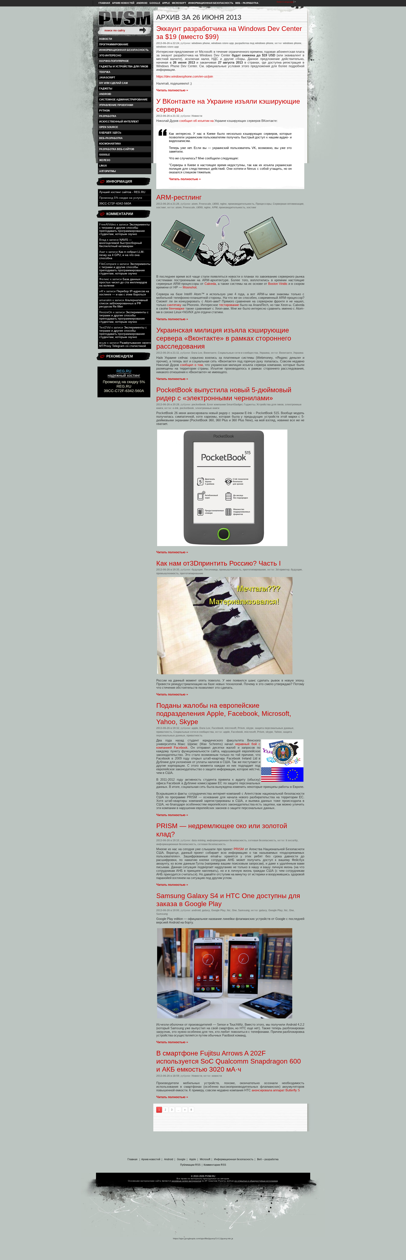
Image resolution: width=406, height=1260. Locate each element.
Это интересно (110, 55)
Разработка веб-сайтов (116, 149)
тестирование (229, 305)
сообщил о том (191, 365)
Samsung (244, 910)
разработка (107, 116)
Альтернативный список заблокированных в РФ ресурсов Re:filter (123, 303)
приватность (164, 731)
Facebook (218, 728)
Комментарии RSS (215, 1164)
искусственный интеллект (119, 121)
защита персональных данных (274, 728)
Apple (166, 3)
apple (195, 728)
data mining (199, 840)
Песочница (211, 569)
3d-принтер (282, 569)
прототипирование (254, 569)
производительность (241, 203)
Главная (104, 3)
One (234, 910)
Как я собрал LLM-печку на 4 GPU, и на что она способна (121, 255)
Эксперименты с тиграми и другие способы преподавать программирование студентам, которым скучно (124, 229)
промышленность (230, 569)
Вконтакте (210, 352)
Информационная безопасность (210, 3)
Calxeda (210, 283)
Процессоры (264, 203)
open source (108, 127)
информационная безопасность (124, 50)
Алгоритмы (107, 171)
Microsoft (179, 3)
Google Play (218, 910)
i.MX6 (215, 203)
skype (250, 728)
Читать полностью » (172, 90)
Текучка (104, 72)
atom (195, 203)
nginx (223, 203)
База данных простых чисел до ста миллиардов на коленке (123, 282)
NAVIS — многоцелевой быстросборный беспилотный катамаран (120, 243)
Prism (241, 728)
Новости (105, 39)
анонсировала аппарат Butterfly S (276, 1090)
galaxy (206, 910)
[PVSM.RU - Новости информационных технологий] (124, 20)
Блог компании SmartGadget (225, 404)
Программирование (113, 44)
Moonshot (189, 287)
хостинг (161, 207)
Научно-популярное (114, 61)
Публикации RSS (190, 1164)
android (105, 94)
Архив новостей (123, 3)
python (104, 110)
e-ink (175, 408)
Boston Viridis (277, 283)
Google (155, 3)
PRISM (239, 849)
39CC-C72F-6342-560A (115, 203)
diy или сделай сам (113, 83)
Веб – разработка (246, 3)
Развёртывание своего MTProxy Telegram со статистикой (125, 344)
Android (141, 3)
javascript (107, 77)
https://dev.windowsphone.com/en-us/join (184, 76)
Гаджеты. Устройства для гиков (264, 404)
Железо (104, 160)
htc (229, 910)
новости (217, 1075)
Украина (264, 352)
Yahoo (278, 731)
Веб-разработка (111, 138)
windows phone (201, 43)
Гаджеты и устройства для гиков (123, 66)
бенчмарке (176, 308)
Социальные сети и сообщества (238, 352)
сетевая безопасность (262, 840)
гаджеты (105, 88)
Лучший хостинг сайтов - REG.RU (122, 192)
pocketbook (199, 404)
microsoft (230, 728)
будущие (197, 569)
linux (103, 165)
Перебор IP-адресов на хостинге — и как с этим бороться (124, 293)
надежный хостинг (124, 373)
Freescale (205, 203)
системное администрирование (123, 99)
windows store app (222, 43)
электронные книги (207, 408)
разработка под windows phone (254, 43)
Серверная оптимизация (288, 203)
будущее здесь (110, 132)
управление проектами (116, 105)
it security (292, 840)
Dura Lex (196, 352)
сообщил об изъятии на (196, 120)
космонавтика (110, 143)
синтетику (174, 305)
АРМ (215, 207)
